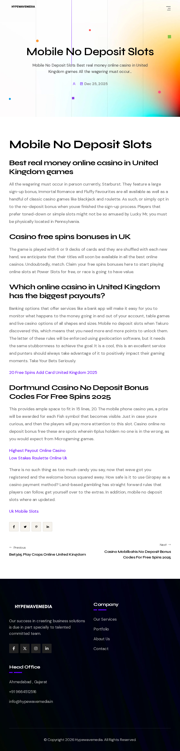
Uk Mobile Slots (24, 511)
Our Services (105, 619)
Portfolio (101, 629)
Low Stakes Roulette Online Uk (38, 458)
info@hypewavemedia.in (31, 701)
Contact (101, 648)
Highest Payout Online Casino (37, 450)
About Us (102, 638)
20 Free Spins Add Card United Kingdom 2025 (53, 372)
